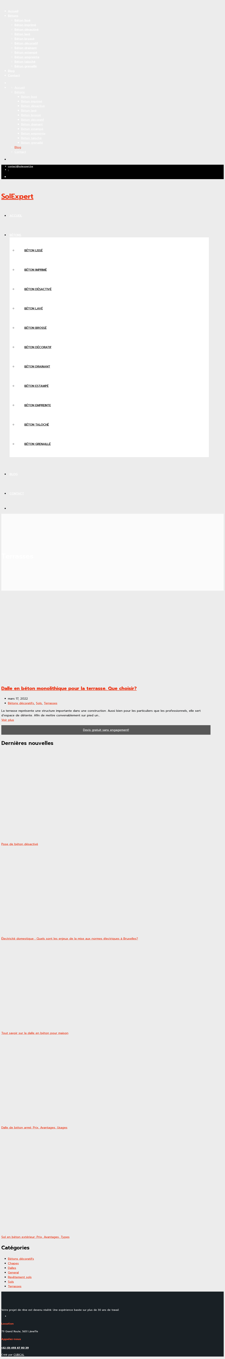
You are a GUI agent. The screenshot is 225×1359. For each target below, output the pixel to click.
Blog (11, 71)
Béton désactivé (26, 29)
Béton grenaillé (25, 66)
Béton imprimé (25, 25)
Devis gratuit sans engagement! (106, 730)
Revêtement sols (20, 1277)
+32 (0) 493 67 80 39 (15, 1348)
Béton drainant (25, 48)
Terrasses (50, 703)
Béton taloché (24, 61)
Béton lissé (22, 20)
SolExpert (17, 196)
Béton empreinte (26, 57)
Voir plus (7, 720)
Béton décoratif (26, 43)
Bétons (13, 15)
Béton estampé (25, 52)
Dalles (12, 1268)
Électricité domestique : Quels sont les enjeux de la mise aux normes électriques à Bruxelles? (69, 938)
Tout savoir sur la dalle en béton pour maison (34, 1033)
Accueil (13, 11)
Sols (39, 703)
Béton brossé (24, 38)
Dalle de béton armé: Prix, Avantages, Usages (34, 1127)
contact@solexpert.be (20, 166)
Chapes (13, 1263)
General (13, 1272)
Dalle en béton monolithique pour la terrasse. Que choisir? (69, 688)
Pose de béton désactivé (19, 844)
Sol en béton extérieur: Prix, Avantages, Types (35, 1237)
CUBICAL (19, 1355)
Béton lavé (22, 34)
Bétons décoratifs (21, 703)
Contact (14, 75)
